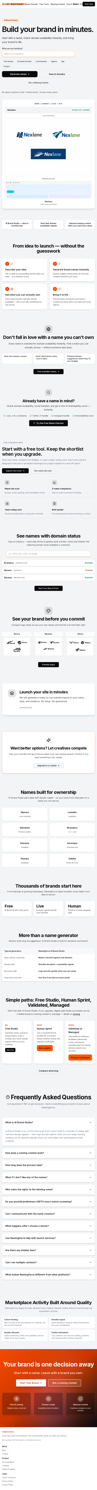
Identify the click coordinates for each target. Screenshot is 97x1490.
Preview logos (48, 664)
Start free (89, 4)
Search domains (57, 74)
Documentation (8, 1462)
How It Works (72, 4)
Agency (54, 61)
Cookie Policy (7, 1485)
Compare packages (80, 1057)
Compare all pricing (48, 1071)
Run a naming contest (64, 1383)
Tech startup (8, 61)
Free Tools (44, 4)
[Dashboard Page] (34, 1431)
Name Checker (31, 4)
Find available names (47, 371)
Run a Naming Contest (38, 83)
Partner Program (8, 1469)
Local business (41, 61)
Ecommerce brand (24, 61)
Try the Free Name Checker (50, 423)
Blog (4, 1450)
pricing (76, 1014)
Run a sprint (45, 1048)
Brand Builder (17, 4)
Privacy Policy (7, 1481)
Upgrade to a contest (47, 765)
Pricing (83, 4)
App (62, 61)
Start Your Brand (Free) (49, 588)
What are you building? (12, 48)
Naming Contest (58, 4)
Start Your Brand (29, 1383)
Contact (5, 1454)
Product (7, 66)
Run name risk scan (43, 471)
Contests (5, 1466)
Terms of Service (9, 1477)
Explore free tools (14, 471)
